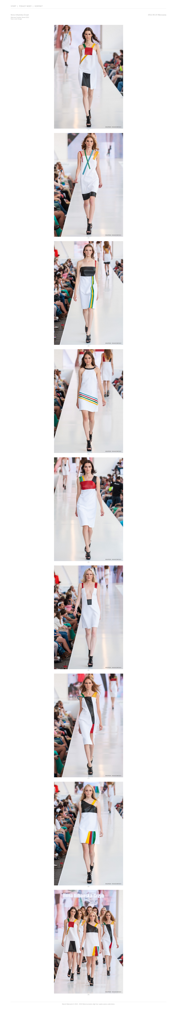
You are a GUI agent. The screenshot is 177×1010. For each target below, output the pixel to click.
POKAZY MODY (25, 6)
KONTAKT (39, 6)
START (13, 6)
